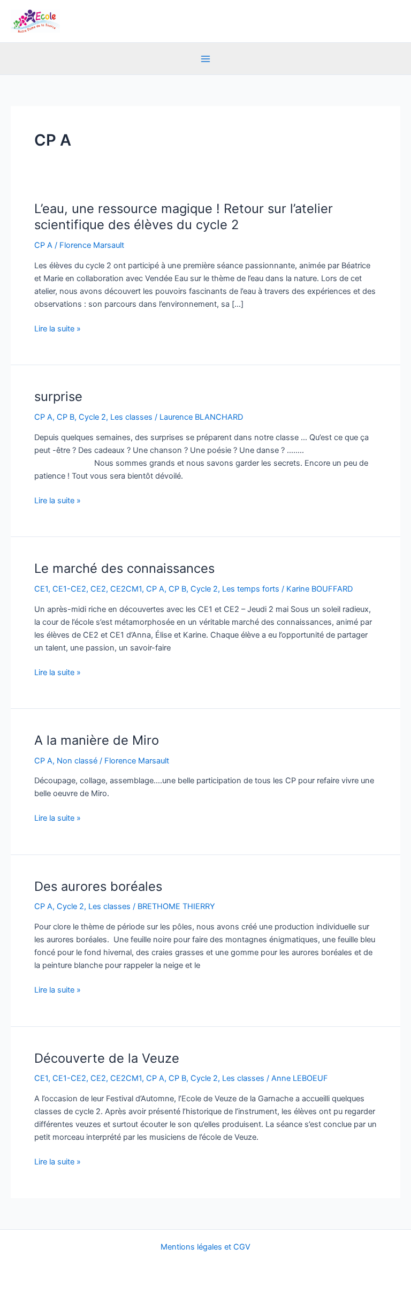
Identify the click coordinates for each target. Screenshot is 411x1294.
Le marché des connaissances (124, 568)
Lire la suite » (57, 328)
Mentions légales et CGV (205, 1247)
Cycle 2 (92, 417)
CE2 (98, 589)
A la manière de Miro (96, 740)
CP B (65, 417)
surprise (58, 396)
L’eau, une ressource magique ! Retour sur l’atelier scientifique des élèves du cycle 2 (183, 217)
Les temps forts (250, 589)
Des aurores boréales (98, 886)
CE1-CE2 (69, 589)
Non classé (77, 761)
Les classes (131, 417)
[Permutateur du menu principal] (205, 59)
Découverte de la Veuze (106, 1058)
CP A (43, 245)
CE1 (41, 589)
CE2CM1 (126, 589)
